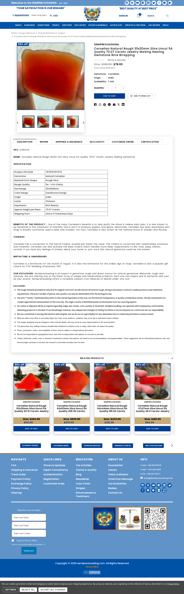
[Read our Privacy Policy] (44, 544)
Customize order (123, 141)
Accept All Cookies (53, 589)
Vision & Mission (118, 474)
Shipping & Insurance (69, 141)
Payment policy (21, 479)
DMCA (86, 572)
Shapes (80, 488)
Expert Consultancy (56, 469)
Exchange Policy (21, 483)
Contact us (115, 492)
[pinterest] (131, 2)
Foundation (115, 465)
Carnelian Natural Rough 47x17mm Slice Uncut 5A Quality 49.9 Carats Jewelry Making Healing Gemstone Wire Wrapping (152, 411)
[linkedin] (147, 2)
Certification (150, 141)
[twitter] (153, 2)
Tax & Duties (83, 465)
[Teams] (169, 2)
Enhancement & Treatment (86, 494)
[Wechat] (163, 489)
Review (44, 141)
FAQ (13, 465)
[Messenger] (163, 2)
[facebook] (142, 2)
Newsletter (82, 479)
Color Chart (83, 483)
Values (112, 469)
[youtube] (137, 2)
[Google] (158, 2)
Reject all (28, 589)
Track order (18, 474)
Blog (78, 474)
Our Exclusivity (117, 483)
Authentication (53, 474)
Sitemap (16, 492)
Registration (51, 479)
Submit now (29, 550)
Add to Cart (31, 428)
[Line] (158, 489)
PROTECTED (95, 572)
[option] (50, 76)
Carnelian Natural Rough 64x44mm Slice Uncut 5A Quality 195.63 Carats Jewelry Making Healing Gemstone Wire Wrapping (112, 411)
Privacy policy (19, 488)
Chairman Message (120, 479)
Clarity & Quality (86, 469)
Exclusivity (97, 141)
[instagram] (126, 2)
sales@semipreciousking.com (158, 478)
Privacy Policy (173, 584)
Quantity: (99, 88)
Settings (10, 589)
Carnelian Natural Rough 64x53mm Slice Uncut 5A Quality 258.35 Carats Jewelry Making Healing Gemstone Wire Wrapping (71, 411)
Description (24, 141)
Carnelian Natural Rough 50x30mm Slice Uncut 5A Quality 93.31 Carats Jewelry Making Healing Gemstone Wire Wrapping (31, 411)
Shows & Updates (54, 465)
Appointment (21, 15)
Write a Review (116, 60)
